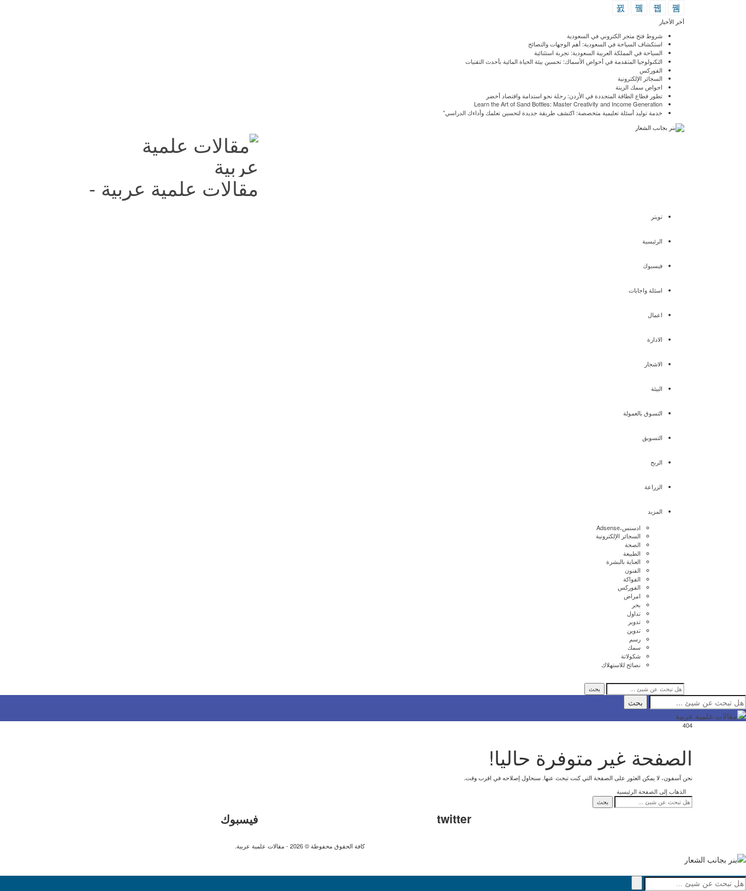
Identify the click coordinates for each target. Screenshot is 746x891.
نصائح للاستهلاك (621, 664)
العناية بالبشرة (623, 561)
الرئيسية (652, 240)
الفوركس (651, 70)
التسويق (652, 437)
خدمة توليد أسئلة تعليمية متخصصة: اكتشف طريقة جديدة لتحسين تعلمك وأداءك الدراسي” (552, 112)
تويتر (656, 216)
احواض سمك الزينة (638, 86)
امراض (632, 595)
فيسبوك (652, 265)
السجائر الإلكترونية (640, 78)
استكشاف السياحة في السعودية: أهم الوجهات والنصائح (595, 43)
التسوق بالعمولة (642, 412)
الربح (656, 462)
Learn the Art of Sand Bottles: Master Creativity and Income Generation (568, 103)
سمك (634, 647)
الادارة (654, 339)
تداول (634, 613)
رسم (635, 638)
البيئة (656, 388)
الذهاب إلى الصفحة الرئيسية (652, 791)
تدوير (634, 621)
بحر (636, 604)
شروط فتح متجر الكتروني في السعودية (614, 35)
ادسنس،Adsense (618, 527)
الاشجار (653, 363)
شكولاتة (631, 655)
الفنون (633, 570)
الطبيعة (632, 553)
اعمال (655, 314)
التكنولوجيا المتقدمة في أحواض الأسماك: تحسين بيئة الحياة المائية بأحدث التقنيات (563, 61)
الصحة (633, 544)
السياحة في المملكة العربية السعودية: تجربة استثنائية (598, 52)
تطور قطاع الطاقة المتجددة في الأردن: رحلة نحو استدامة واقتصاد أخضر (574, 95)
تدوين (634, 630)
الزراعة (653, 486)
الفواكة (632, 578)
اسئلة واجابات (645, 290)
